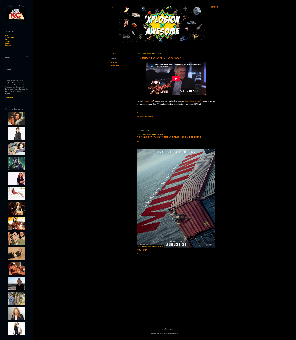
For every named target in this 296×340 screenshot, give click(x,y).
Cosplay (8, 45)
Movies (7, 35)
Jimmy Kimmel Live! (192, 101)
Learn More (9, 97)
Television (8, 41)
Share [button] (113, 53)
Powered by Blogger (166, 329)
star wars (114, 62)
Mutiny (142, 249)
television (115, 65)
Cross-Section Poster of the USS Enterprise (169, 137)
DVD (6, 39)
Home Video (9, 37)
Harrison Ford (147, 101)
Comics (7, 43)
